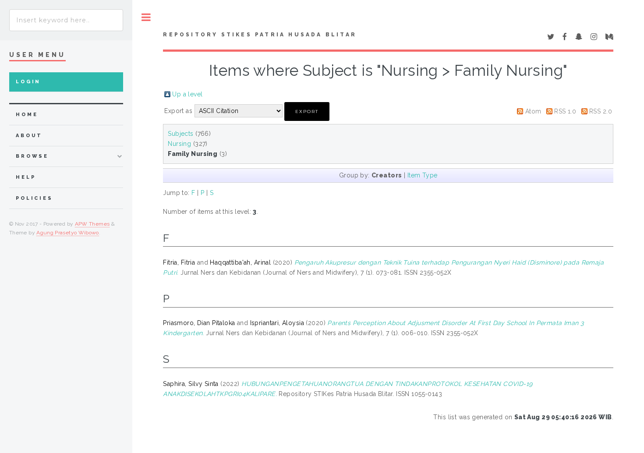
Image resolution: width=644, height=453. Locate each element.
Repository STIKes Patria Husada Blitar (260, 35)
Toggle (146, 17)
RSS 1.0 (565, 111)
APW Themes (92, 224)
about (29, 135)
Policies (34, 198)
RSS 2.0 (600, 111)
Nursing (179, 143)
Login (28, 82)
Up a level (187, 94)
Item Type (422, 175)
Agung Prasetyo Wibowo (67, 233)
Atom (533, 111)
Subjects (180, 133)
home (27, 114)
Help (25, 177)
